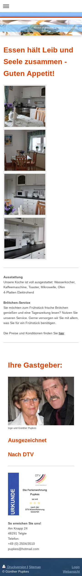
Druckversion (16, 567)
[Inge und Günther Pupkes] (41, 401)
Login (76, 567)
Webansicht (71, 571)
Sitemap (35, 567)
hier (61, 333)
